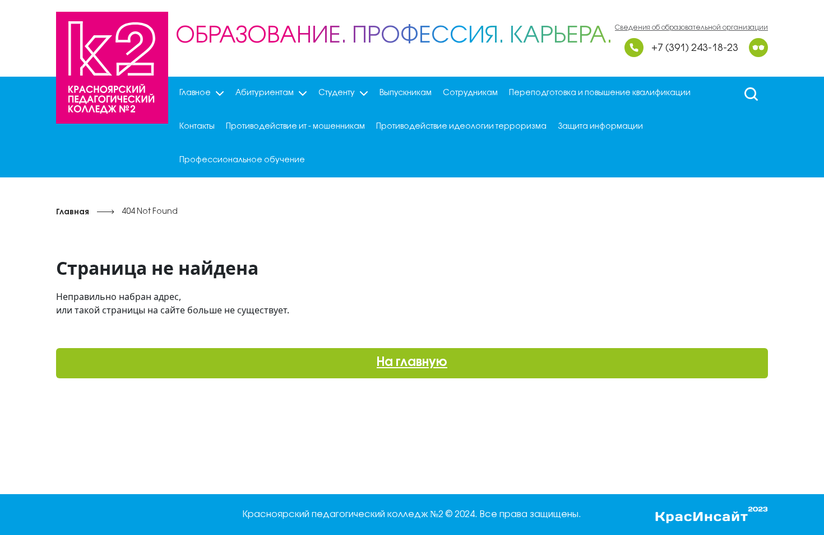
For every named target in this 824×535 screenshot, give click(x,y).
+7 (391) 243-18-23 (694, 48)
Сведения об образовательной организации (691, 28)
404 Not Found (150, 211)
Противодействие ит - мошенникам (295, 126)
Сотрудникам (470, 93)
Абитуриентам (264, 93)
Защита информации (600, 126)
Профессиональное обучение (242, 160)
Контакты (197, 126)
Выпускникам (405, 93)
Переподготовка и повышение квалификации (600, 93)
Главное (195, 93)
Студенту (336, 93)
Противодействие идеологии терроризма (461, 126)
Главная (72, 212)
